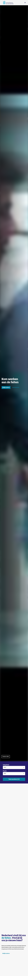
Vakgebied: (6, 765)
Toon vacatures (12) (14, 779)
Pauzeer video (5, 756)
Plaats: (5, 771)
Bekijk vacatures (6, 387)
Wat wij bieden (15, 387)
